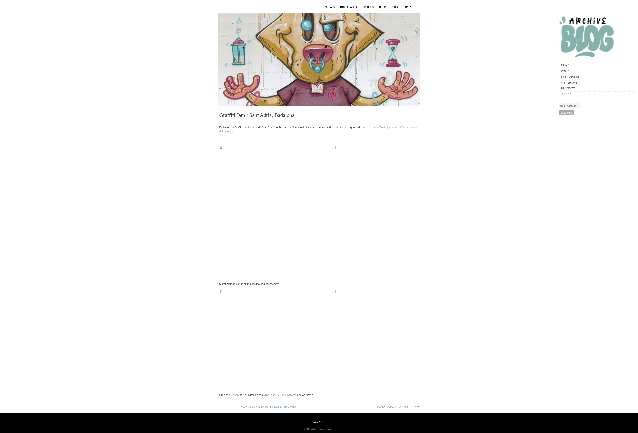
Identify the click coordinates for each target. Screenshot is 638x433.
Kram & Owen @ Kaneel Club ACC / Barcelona (268, 407)
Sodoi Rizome (288, 395)
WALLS (565, 71)
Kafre (273, 395)
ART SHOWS (569, 82)
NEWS (565, 65)
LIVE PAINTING (570, 77)
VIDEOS (566, 94)
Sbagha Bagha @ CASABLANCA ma (398, 407)
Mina (266, 395)
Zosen (235, 395)
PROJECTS (568, 88)
